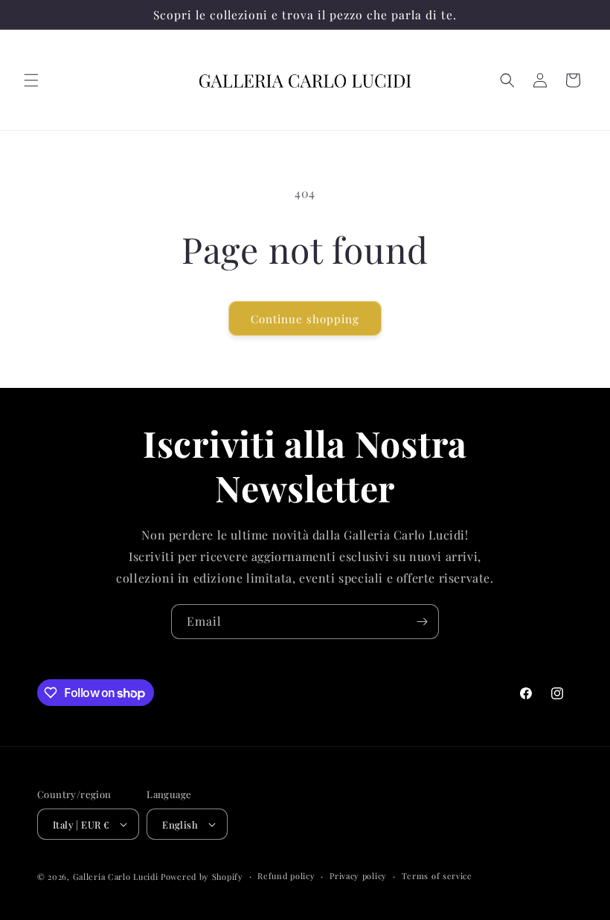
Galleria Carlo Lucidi (115, 876)
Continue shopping (305, 318)
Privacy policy (358, 875)
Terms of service (437, 875)
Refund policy (286, 875)
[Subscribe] (421, 621)
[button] (31, 80)
